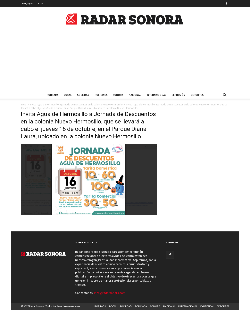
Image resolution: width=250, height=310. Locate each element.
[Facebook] (226, 3)
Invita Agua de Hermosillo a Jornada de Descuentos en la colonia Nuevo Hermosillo (76, 104)
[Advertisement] (125, 62)
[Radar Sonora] (125, 20)
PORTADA (52, 94)
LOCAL (68, 94)
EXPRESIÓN (178, 94)
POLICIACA (101, 94)
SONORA (118, 94)
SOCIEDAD (83, 94)
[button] (224, 95)
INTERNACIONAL (156, 94)
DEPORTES (197, 94)
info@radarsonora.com (110, 293)
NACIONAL (135, 94)
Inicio (24, 104)
